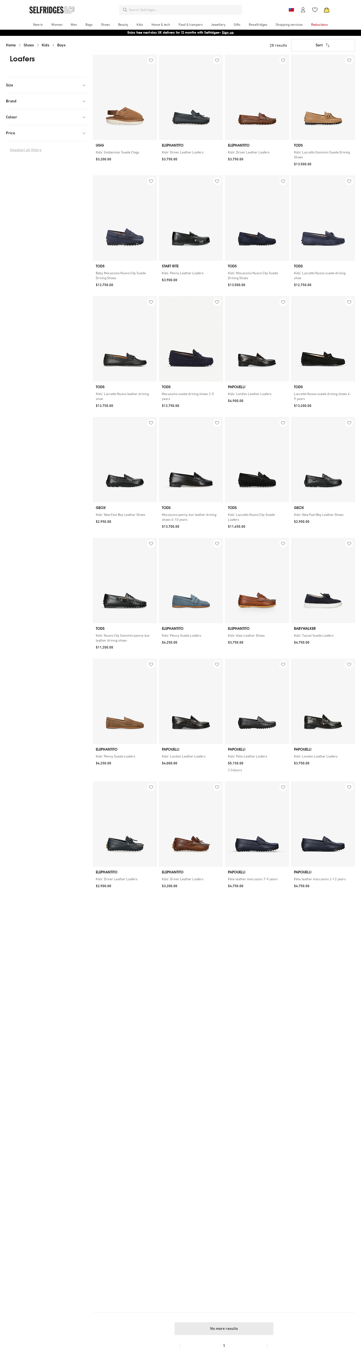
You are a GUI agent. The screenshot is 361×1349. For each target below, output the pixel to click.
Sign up (228, 32)
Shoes (29, 45)
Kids (45, 45)
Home (11, 45)
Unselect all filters (26, 150)
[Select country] (291, 10)
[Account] (303, 10)
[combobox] (184, 9)
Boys (61, 45)
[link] (125, 152)
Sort (319, 45)
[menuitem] (38, 24)
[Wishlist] (315, 10)
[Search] (125, 10)
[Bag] (327, 10)
